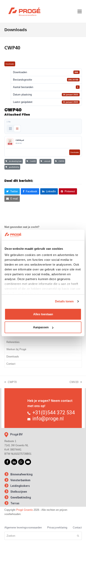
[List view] (17, 128)
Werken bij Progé (16, 349)
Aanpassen (41, 327)
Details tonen (64, 301)
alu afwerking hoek (15, 161)
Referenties (13, 342)
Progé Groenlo (24, 509)
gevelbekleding (13, 167)
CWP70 (10, 382)
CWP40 (61, 161)
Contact (10, 363)
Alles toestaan (43, 314)
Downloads (12, 356)
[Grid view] (10, 128)
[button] (79, 11)
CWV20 (74, 382)
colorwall (46, 161)
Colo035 (32, 161)
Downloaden (10, 64)
